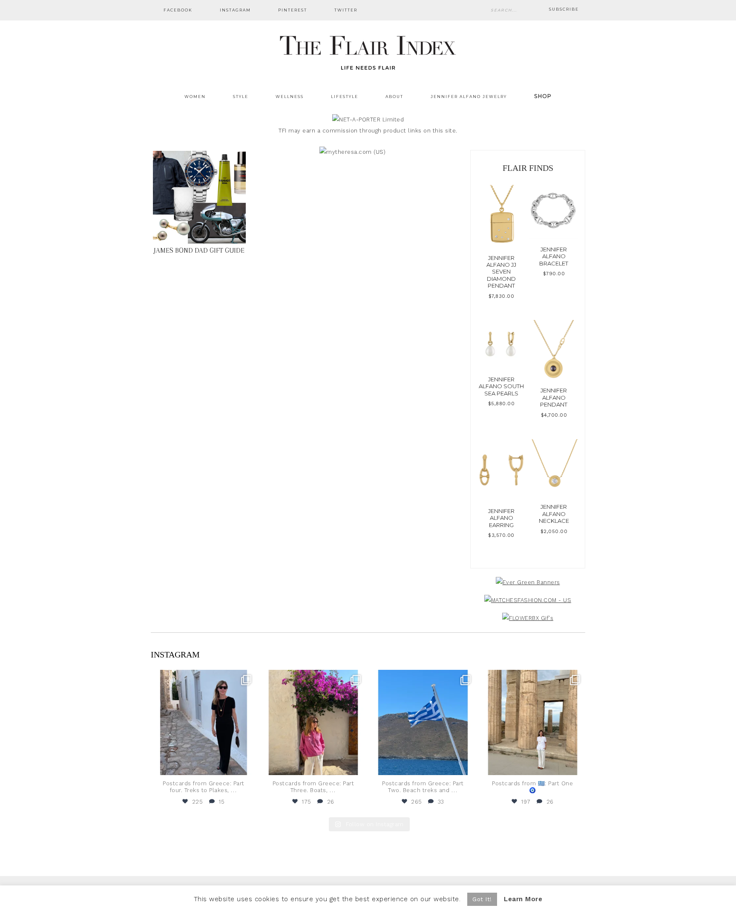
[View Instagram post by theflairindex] (248, 764)
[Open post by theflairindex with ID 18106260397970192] (313, 723)
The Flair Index (368, 51)
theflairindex (203, 677)
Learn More (523, 899)
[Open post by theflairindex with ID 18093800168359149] (423, 723)
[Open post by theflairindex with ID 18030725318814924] (533, 723)
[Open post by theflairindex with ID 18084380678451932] (203, 723)
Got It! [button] (482, 899)
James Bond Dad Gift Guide (199, 250)
